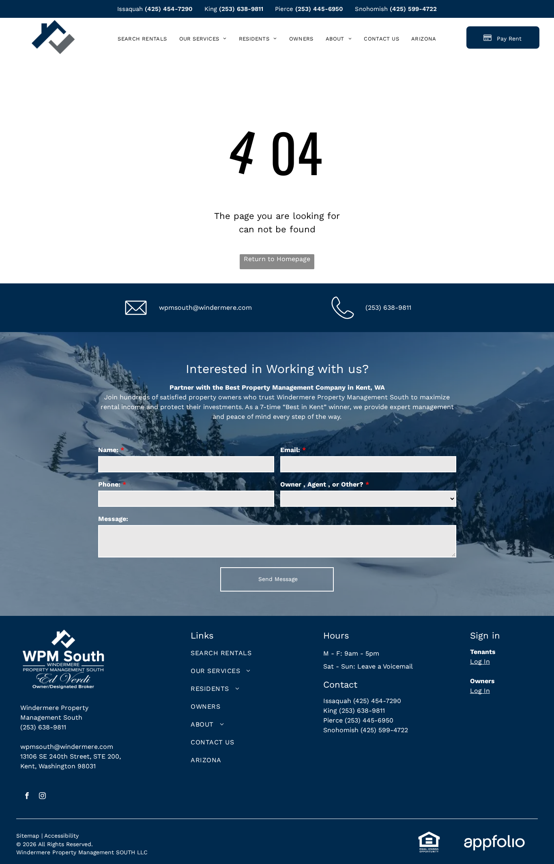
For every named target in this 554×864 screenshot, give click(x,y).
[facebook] (27, 796)
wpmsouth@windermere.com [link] (205, 307)
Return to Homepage (277, 259)
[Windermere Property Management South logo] (53, 24)
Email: (290, 450)
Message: (113, 519)
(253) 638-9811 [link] (241, 9)
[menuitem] (142, 39)
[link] (423, 39)
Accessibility (61, 835)
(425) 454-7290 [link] (169, 9)
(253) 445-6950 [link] (319, 9)
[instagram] (42, 796)
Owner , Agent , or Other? (321, 484)
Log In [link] (480, 661)
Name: (108, 450)
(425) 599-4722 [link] (413, 9)
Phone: (109, 484)
